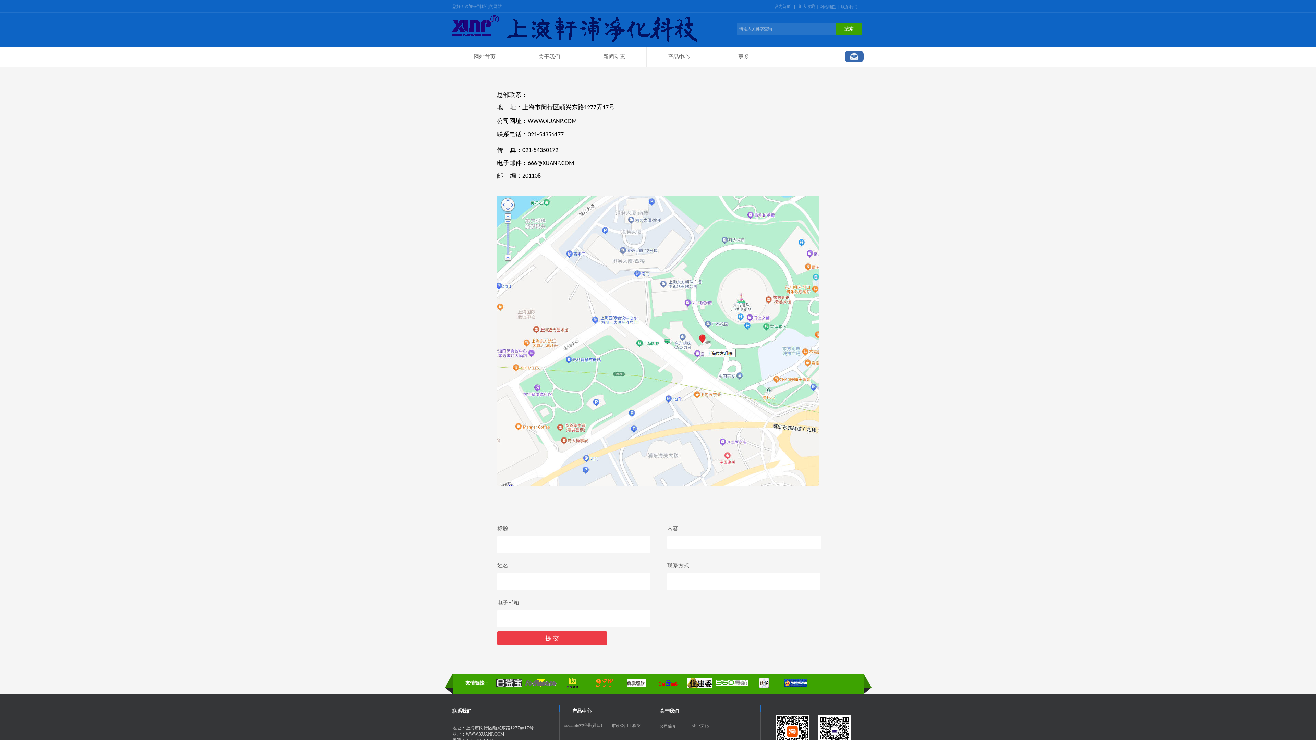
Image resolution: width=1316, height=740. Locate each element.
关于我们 (549, 57)
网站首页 (485, 57)
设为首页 (782, 6)
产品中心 (679, 57)
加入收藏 (807, 6)
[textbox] (786, 29)
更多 (743, 57)
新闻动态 (614, 57)
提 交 (552, 638)
